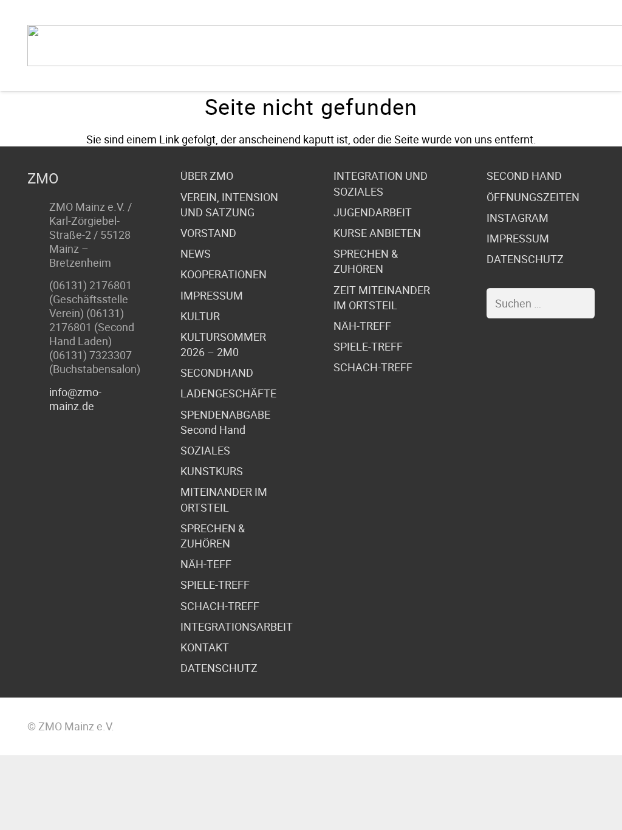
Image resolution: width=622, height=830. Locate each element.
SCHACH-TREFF (219, 605)
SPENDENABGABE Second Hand (225, 422)
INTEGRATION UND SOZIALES (380, 183)
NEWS (195, 253)
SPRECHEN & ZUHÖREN (212, 535)
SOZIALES (205, 450)
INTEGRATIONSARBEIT (236, 626)
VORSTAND (208, 232)
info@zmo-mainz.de (75, 399)
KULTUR (200, 316)
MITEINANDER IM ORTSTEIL (223, 499)
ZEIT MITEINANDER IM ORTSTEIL (381, 297)
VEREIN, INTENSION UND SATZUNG (229, 204)
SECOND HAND (524, 175)
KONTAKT (204, 647)
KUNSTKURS (211, 471)
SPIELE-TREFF (215, 584)
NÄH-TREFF (362, 325)
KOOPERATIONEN (223, 274)
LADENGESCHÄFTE (228, 393)
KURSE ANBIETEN (377, 232)
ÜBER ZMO (206, 175)
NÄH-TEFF (205, 564)
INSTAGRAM (518, 217)
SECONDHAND (216, 372)
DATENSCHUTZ (219, 667)
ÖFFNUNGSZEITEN (533, 197)
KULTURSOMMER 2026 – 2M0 (223, 344)
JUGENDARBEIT (372, 212)
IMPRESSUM (211, 295)
